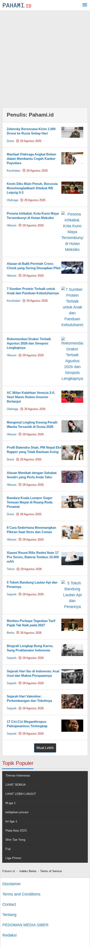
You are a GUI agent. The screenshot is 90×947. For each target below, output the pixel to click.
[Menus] (85, 5)
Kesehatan (13, 170)
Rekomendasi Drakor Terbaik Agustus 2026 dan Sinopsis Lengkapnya (29, 343)
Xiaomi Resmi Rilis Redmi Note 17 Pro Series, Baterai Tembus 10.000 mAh (33, 557)
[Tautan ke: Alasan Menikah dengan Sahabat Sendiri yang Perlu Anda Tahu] (72, 476)
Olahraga (12, 200)
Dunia (10, 141)
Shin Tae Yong (15, 839)
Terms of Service (51, 871)
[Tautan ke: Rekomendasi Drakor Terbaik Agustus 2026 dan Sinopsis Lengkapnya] (72, 359)
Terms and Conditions (21, 894)
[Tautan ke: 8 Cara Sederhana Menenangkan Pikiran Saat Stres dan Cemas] (72, 532)
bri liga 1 (11, 821)
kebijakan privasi (16, 812)
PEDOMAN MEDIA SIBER (25, 925)
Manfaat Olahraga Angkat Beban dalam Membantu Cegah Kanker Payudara (31, 158)
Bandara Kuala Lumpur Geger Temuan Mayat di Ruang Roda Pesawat (29, 502)
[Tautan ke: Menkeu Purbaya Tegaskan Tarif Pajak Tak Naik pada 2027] (72, 624)
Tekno (10, 569)
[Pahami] (17, 5)
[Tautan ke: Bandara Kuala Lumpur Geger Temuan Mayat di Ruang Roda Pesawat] (72, 501)
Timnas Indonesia (17, 775)
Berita (10, 632)
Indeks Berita (27, 871)
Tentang (9, 915)
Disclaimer (11, 884)
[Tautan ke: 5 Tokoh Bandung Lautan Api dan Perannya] (72, 594)
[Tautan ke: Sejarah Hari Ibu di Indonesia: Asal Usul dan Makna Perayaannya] (72, 676)
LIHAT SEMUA (15, 784)
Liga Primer (13, 858)
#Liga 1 (10, 803)
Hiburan (11, 225)
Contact (9, 904)
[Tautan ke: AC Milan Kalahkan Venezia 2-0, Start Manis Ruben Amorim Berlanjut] (72, 396)
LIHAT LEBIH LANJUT (20, 793)
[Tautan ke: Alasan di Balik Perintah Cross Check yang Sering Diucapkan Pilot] (72, 267)
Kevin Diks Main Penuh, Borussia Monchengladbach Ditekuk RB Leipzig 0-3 (32, 188)
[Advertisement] (45, 58)
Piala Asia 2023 (16, 830)
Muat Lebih (45, 748)
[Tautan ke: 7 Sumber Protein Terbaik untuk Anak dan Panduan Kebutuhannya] (72, 307)
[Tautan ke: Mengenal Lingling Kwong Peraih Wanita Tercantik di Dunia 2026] (72, 426)
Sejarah (11, 594)
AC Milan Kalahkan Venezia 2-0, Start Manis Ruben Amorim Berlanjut (31, 397)
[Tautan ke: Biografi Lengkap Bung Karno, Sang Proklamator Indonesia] (72, 649)
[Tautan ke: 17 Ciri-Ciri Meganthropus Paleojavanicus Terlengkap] (72, 725)
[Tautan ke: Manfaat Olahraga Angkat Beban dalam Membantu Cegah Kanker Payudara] (72, 158)
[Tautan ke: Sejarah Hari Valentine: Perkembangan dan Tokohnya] (72, 701)
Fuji (7, 849)
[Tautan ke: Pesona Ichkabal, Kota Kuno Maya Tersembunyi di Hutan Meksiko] (72, 231)
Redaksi (9, 935)
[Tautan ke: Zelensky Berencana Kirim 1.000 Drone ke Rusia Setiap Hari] (72, 132)
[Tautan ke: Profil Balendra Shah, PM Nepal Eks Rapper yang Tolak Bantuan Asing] (72, 452)
